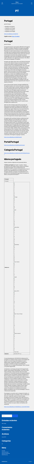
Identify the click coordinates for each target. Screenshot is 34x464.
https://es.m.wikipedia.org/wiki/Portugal (13, 137)
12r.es (17, 2)
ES (2, 443)
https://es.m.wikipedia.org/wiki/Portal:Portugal (14, 145)
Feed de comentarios (6, 453)
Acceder (3, 450)
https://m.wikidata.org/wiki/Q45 (11, 33)
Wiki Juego (4, 423)
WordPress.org (5, 454)
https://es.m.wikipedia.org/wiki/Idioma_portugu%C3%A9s (16, 406)
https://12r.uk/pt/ (16, 36)
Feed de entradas (5, 452)
